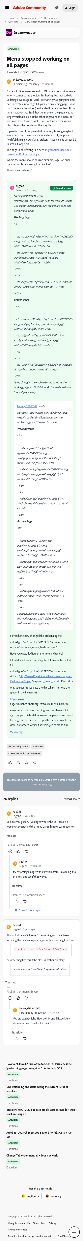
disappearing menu (18, 746)
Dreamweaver (51, 17)
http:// (13, 699)
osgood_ (20, 185)
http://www (26, 676)
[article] (41, 832)
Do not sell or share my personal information (30, 1236)
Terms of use (39, 1223)
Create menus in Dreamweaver (24, 753)
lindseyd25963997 (22, 79)
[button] (7, 9)
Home (11, 17)
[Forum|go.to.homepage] (29, 7)
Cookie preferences (17, 1229)
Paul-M (16, 811)
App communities (29, 17)
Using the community (19, 1223)
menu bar (38, 746)
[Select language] (57, 7)
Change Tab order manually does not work (32, 1155)
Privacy (52, 1223)
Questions (13, 21)
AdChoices (65, 1236)
